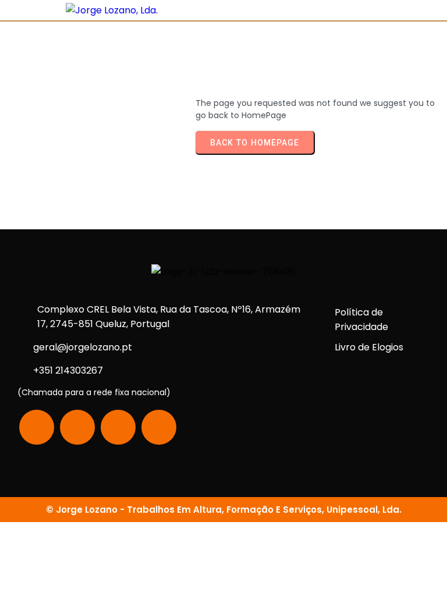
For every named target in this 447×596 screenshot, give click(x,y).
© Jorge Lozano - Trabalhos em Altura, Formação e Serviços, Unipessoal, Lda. (224, 509)
